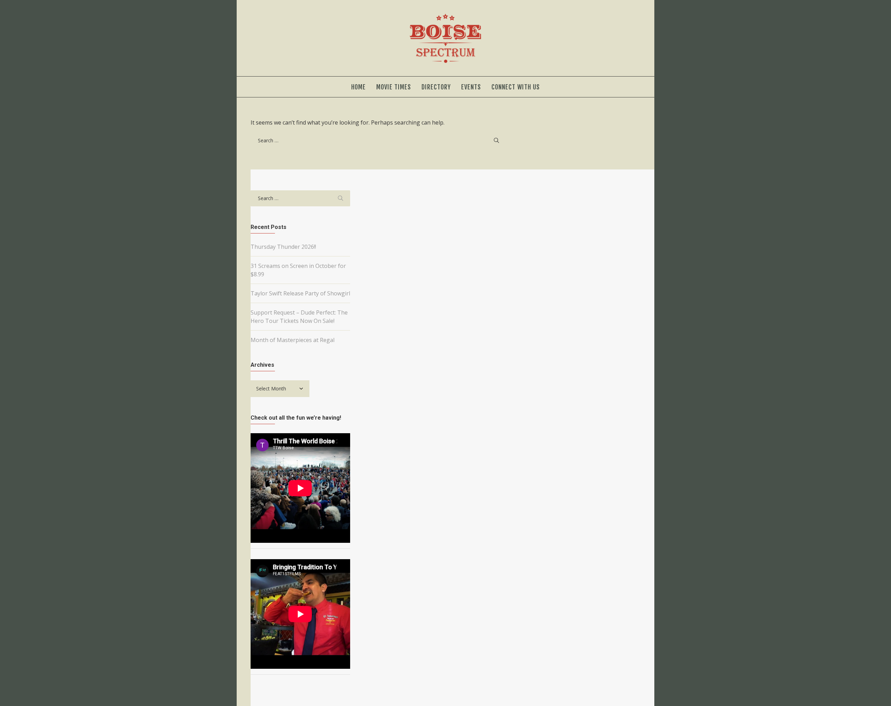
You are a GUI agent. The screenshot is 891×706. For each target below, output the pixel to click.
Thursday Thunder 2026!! (283, 247)
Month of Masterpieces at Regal (292, 340)
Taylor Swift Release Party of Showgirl (300, 293)
